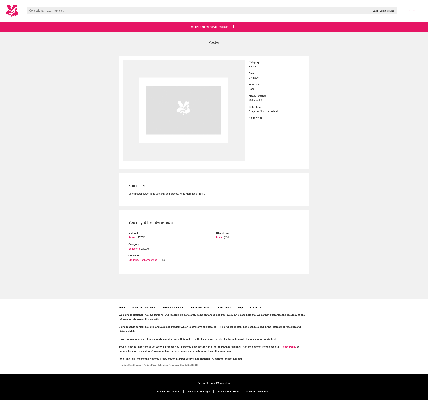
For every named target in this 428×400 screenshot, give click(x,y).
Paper (131, 237)
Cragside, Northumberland (142, 259)
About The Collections (143, 307)
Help (240, 307)
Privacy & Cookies (200, 307)
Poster (219, 237)
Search (412, 10)
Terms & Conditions (173, 307)
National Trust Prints (228, 391)
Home (122, 307)
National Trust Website (168, 391)
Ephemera (134, 248)
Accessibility (224, 307)
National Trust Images (199, 391)
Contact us (255, 307)
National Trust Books (257, 391)
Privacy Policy (288, 346)
